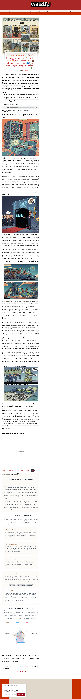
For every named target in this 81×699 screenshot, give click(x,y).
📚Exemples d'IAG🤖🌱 (28, 55)
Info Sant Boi (11, 54)
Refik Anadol (12, 585)
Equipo (12, 683)
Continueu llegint (21, 671)
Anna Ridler (29, 585)
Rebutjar (14, 694)
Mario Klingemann (21, 585)
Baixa (33, 470)
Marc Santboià (25, 70)
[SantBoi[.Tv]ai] (40, 4)
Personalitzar (7, 694)
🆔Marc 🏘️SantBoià (31, 11)
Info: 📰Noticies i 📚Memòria (21, 54)
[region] (14, 690)
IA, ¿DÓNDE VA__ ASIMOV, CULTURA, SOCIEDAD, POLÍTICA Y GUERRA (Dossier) (16, 470)
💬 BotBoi (41, 11)
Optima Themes (20, 696)
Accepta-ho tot (21, 694)
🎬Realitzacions (51, 11)
